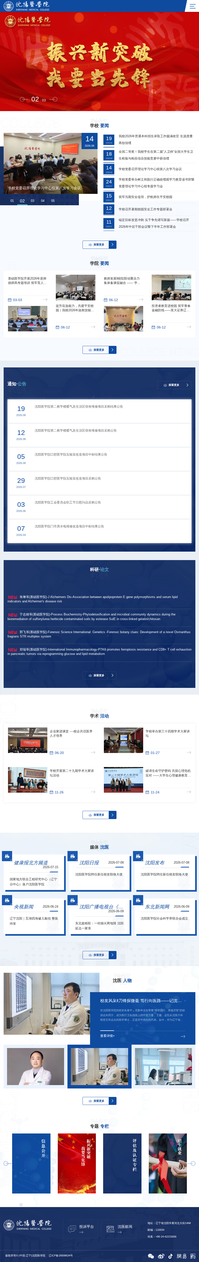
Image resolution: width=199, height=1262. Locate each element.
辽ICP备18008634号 (61, 1255)
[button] (24, 99)
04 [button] (42, 201)
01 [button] (12, 201)
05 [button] (53, 201)
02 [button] (22, 201)
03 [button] (32, 200)
